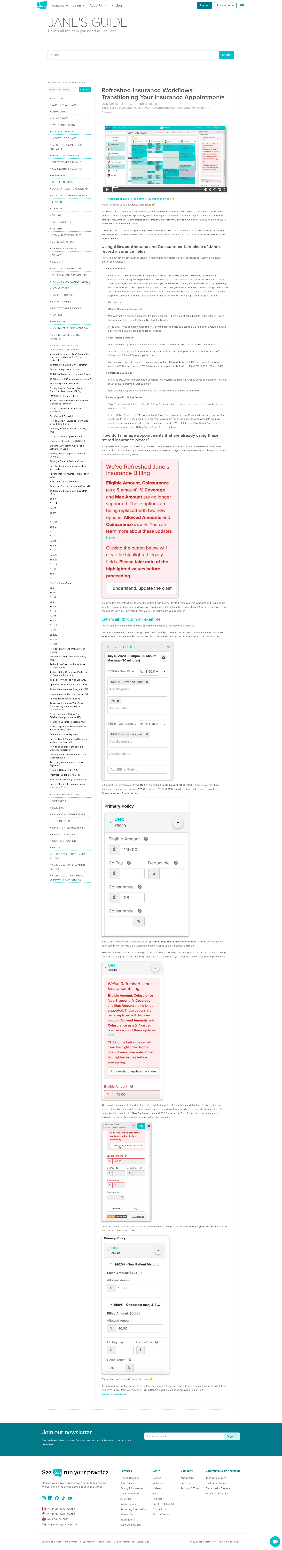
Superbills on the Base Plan (64, 481)
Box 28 (53, 564)
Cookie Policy (104, 1542)
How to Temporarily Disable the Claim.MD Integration (66, 748)
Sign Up (84, 89)
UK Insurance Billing (66, 794)
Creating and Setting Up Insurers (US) (69, 694)
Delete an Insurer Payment (64, 734)
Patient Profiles (63, 295)
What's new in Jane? (65, 104)
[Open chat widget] (275, 1541)
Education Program (217, 1493)
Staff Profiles (61, 301)
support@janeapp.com (114, 1394)
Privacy (57, 255)
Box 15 (53, 545)
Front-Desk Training (65, 155)
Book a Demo (161, 1514)
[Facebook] (57, 1498)
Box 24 (53, 503)
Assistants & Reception (67, 168)
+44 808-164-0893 (58, 1519)
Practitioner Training (66, 162)
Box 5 (53, 592)
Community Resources (66, 235)
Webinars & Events (64, 248)
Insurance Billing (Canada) (70, 328)
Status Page (143, 1542)
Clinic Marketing (63, 241)
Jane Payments (62, 221)
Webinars (158, 1483)
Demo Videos (60, 111)
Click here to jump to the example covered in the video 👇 (141, 199)
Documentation (129, 1493)
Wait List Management (66, 268)
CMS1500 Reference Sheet (64, 396)
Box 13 (53, 531)
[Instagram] (44, 1498)
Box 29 (53, 559)
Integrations (61, 821)
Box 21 (53, 550)
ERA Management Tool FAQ (64, 383)
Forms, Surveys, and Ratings (71, 281)
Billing (56, 215)
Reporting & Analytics (133, 1509)
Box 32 (53, 522)
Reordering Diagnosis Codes (65, 698)
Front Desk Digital (163, 1504)
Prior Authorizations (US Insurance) (68, 779)
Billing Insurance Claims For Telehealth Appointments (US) (65, 716)
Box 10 (53, 541)
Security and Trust (51, 1542)
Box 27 (53, 639)
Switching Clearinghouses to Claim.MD (70, 486)
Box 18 (53, 611)
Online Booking (62, 182)
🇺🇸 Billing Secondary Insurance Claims (70, 374)
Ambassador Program (218, 1488)
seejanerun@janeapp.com (62, 1524)
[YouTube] (70, 1498)
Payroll (57, 314)
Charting (58, 208)
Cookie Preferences (124, 1542)
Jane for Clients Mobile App (70, 188)
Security (58, 261)
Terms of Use (70, 1542)
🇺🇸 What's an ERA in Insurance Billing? (70, 379)
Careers (185, 1483)
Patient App (127, 1514)
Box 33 (53, 644)
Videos (157, 1488)
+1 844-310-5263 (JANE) (61, 1508)
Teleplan (58, 807)
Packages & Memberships (68, 814)
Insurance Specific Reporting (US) (67, 721)
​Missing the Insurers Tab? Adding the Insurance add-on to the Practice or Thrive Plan (69, 357)
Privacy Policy (87, 1542)
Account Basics (62, 131)
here (173, 427)
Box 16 (53, 498)
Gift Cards (59, 801)
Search (226, 55)
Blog (155, 1493)
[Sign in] (242, 5)
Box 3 (53, 573)
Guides (157, 1478)
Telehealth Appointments (69, 195)
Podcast (157, 1498)
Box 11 (53, 508)
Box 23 (53, 625)
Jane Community (216, 1478)
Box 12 (53, 526)
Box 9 (53, 512)
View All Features (130, 1524)
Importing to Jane (64, 138)
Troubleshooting (64, 840)
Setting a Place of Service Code (66, 461)
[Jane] (42, 5)
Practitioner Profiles (66, 308)
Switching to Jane (64, 125)
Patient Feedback (63, 834)
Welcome (58, 98)
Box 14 (53, 606)
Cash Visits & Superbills (62, 416)
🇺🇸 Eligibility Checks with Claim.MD (68, 679)
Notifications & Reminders (69, 275)
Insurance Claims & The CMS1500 (67, 441)
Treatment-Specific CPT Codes (66, 774)
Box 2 (53, 578)
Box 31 (53, 569)
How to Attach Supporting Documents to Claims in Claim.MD (69, 741)
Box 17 (53, 517)
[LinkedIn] (50, 1498)
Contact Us (159, 1509)
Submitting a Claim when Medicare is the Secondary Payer (69, 728)
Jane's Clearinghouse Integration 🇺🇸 (69, 689)
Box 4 (53, 588)
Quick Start (60, 118)
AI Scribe (57, 202)
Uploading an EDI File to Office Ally (68, 684)
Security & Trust (189, 1488)
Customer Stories (216, 1483)
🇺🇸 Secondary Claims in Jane (65, 369)
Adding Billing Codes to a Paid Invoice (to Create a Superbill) (70, 674)
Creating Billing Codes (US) (64, 770)
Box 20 (53, 620)
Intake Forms (60, 288)
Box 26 (53, 634)
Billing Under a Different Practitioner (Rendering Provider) (69, 402)
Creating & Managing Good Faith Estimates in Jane (67, 447)
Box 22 (53, 555)
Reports (57, 228)
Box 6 (53, 597)
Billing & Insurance (131, 1488)
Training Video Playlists (68, 827)
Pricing (116, 5)
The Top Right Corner (61, 583)
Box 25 (53, 630)
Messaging (59, 321)
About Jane (187, 1478)
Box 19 (53, 616)
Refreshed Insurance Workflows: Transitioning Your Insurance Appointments (67, 706)
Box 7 (53, 602)
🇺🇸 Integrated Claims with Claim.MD (68, 364)
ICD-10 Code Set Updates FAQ (66, 436)
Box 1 (52, 536)
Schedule (58, 175)
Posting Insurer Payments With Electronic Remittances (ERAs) (66, 390)
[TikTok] (63, 1498)
